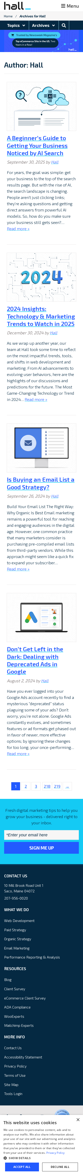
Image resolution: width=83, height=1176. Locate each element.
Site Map (11, 1084)
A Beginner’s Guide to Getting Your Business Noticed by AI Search (37, 145)
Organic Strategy (17, 939)
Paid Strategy (15, 930)
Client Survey (14, 989)
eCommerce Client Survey (25, 998)
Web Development (19, 920)
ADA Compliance (17, 1007)
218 (47, 786)
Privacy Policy (15, 1066)
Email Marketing (17, 948)
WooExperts (14, 1016)
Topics (14, 25)
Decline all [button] (60, 1167)
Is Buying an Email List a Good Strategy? (40, 483)
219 (57, 786)
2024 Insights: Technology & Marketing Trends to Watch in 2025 (41, 316)
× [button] (78, 1120)
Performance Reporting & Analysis (32, 957)
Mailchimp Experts (19, 1025)
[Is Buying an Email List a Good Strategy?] (41, 448)
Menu (73, 6)
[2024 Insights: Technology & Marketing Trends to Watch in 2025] (41, 277)
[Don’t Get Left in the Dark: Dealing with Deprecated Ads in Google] (41, 617)
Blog (8, 979)
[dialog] (41, 1145)
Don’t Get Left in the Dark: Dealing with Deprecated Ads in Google (35, 660)
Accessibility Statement (23, 1057)
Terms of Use (15, 1075)
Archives (41, 25)
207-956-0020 (16, 898)
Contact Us (13, 1048)
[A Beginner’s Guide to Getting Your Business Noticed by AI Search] (41, 106)
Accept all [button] (22, 1167)
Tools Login (13, 1093)
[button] (41, 1158)
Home (8, 16)
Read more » (18, 228)
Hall (54, 161)
